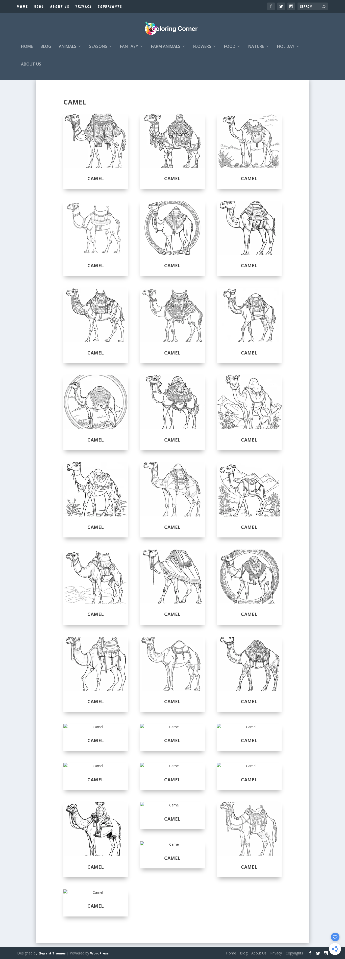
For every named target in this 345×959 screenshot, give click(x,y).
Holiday (285, 46)
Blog (39, 6)
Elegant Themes (52, 953)
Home (22, 6)
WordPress (99, 953)
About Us (59, 6)
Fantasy (129, 46)
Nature (256, 46)
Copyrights (110, 6)
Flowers (202, 46)
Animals (67, 46)
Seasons (98, 46)
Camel (95, 178)
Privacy (84, 6)
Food (229, 46)
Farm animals (165, 46)
